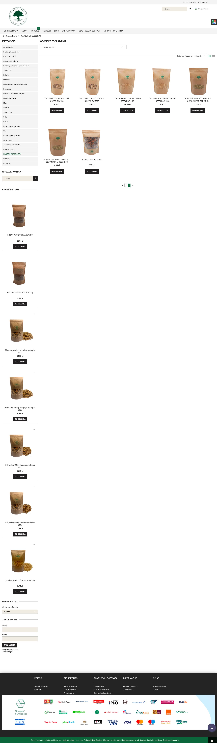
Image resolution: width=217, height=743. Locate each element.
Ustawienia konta (70, 690)
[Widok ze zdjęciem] (210, 56)
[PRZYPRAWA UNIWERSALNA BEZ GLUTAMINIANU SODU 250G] (57, 139)
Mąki (5, 103)
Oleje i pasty (8, 140)
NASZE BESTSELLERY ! (12, 154)
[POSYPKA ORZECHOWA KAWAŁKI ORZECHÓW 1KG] (127, 78)
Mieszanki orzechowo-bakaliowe (15, 84)
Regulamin (38, 690)
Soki (5, 117)
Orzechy (6, 80)
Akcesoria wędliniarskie (11, 145)
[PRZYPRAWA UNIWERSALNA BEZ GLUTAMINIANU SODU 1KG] (197, 78)
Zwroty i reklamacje (41, 686)
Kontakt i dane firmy (159, 686)
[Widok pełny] (213, 56)
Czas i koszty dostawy (101, 690)
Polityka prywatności (130, 686)
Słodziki (6, 108)
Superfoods (7, 70)
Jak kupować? (128, 690)
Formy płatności (99, 686)
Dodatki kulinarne (9, 98)
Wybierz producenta (10, 607)
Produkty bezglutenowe (11, 52)
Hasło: (4, 635)
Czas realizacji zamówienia (103, 693)
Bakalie (6, 75)
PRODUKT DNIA (9, 57)
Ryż (4, 131)
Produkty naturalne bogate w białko (16, 66)
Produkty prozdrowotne (11, 135)
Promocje (6, 163)
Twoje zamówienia (70, 686)
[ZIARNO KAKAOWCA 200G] (92, 139)
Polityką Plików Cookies (93, 740)
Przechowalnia (69, 693)
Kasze (5, 122)
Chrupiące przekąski (10, 61)
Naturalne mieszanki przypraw (14, 94)
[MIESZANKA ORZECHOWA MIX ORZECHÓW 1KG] (57, 78)
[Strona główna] (18, 16)
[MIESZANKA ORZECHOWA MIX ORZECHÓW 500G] (92, 78)
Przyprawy (7, 89)
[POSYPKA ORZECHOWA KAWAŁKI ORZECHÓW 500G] (162, 78)
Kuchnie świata (8, 149)
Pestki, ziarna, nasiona (11, 126)
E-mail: (5, 625)
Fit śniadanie (8, 47)
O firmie (155, 690)
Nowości (6, 159)
